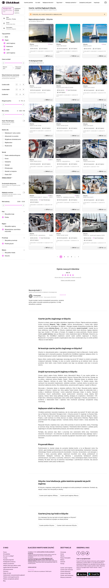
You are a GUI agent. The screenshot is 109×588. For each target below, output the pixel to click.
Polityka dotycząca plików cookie (12, 565)
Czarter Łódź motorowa (66, 569)
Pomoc (5, 552)
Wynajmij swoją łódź (8, 559)
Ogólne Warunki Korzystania (10, 567)
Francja (62, 563)
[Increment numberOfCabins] (23, 89)
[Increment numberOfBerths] (23, 94)
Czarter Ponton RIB (65, 573)
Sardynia (62, 561)
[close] (104, 14)
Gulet (7, 49)
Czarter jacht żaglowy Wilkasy (48, 495)
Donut (6, 158)
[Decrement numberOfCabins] (16, 89)
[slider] (3, 62)
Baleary (62, 559)
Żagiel (6, 40)
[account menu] (105, 2)
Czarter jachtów (28, 2)
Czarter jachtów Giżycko (46, 525)
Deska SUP (8, 174)
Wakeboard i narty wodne (12, 133)
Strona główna (32, 9)
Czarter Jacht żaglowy (66, 567)
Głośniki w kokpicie (11, 171)
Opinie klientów (32, 567)
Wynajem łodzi (39, 9)
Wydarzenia (8, 146)
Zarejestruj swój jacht (85, 2)
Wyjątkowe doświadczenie (13, 139)
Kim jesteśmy (6, 554)
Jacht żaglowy (10, 43)
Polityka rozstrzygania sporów (11, 577)
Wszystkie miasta (10, 252)
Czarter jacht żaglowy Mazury (69, 495)
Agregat (7, 165)
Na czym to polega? (8, 556)
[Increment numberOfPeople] (23, 84)
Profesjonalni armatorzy (9, 561)
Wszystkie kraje (9, 214)
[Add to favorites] (52, 26)
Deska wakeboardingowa (12, 155)
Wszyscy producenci (65, 577)
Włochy (62, 556)
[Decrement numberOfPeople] (16, 84)
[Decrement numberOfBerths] (16, 94)
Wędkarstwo (8, 142)
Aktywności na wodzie (11, 136)
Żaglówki (46, 9)
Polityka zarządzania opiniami (11, 579)
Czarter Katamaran (65, 571)
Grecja (62, 554)
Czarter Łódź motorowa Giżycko (67, 525)
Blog (4, 580)
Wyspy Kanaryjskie (65, 557)
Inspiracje (96, 2)
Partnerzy (5, 571)
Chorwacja (63, 552)
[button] (42, 41)
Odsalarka (8, 162)
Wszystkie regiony (10, 226)
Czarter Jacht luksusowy (66, 575)
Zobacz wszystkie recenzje (68, 280)
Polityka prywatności (8, 563)
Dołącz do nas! (7, 573)
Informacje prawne (8, 569)
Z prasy (5, 557)
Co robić (37, 2)
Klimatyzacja (8, 168)
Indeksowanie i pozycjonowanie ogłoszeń (14, 575)
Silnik (6, 37)
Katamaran (9, 46)
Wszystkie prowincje (11, 240)
